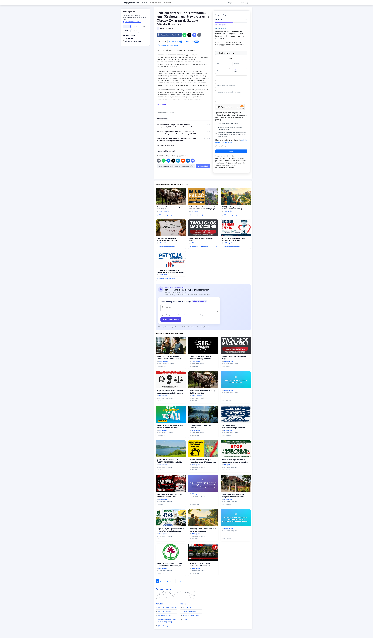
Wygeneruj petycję (172, 319)
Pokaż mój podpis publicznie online (228, 124)
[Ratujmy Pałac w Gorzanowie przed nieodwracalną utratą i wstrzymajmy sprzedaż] (203, 202)
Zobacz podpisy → (220, 25)
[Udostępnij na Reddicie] (183, 161)
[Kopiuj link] (199, 35)
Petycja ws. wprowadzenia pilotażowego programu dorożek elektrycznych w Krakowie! (176, 139)
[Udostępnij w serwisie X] (189, 35)
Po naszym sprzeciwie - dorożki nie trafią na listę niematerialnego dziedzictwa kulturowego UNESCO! (177, 132)
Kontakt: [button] (167, 2)
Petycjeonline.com (131, 3)
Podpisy (193, 41)
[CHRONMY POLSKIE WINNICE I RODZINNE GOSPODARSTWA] (171, 234)
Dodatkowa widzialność (169, 45)
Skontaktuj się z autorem (167, 112)
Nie (225, 146)
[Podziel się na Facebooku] (168, 161)
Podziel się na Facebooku (170, 35)
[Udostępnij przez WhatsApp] (184, 35)
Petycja (163, 41)
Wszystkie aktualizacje (165, 145)
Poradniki (160, 604)
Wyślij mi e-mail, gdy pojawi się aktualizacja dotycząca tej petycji (230, 128)
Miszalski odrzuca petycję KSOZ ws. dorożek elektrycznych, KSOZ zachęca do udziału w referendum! (178, 125)
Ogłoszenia (176, 41)
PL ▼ (145, 2)
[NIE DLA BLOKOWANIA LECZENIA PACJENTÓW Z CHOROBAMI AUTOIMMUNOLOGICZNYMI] (236, 234)
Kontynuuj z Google (226, 53)
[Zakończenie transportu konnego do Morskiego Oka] (171, 202)
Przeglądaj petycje (156, 2)
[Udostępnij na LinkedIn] (188, 161)
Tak (219, 146)
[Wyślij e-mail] (194, 35)
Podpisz (231, 151)
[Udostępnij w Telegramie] (178, 161)
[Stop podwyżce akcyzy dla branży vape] (203, 234)
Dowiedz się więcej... (133, 22)
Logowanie (232, 2)
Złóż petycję (244, 2)
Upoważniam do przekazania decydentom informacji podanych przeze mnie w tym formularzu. (232, 134)
